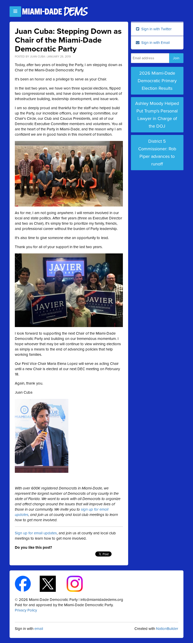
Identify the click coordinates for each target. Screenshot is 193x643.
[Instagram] (79, 583)
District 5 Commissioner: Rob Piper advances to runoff (157, 152)
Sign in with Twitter (156, 29)
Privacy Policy (26, 610)
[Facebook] (27, 583)
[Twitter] (52, 583)
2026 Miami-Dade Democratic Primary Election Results (157, 80)
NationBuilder (167, 628)
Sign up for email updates (36, 533)
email (38, 628)
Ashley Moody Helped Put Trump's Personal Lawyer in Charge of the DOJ (157, 115)
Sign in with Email (155, 42)
